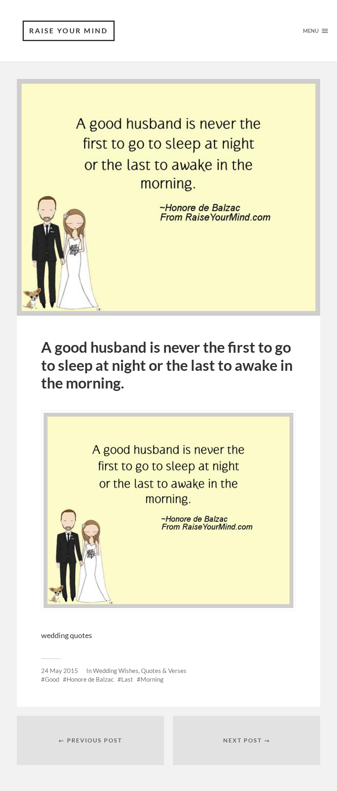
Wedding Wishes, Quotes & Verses (140, 670)
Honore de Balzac (90, 679)
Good (52, 679)
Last (127, 679)
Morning (152, 679)
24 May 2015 (59, 670)
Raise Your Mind (68, 30)
